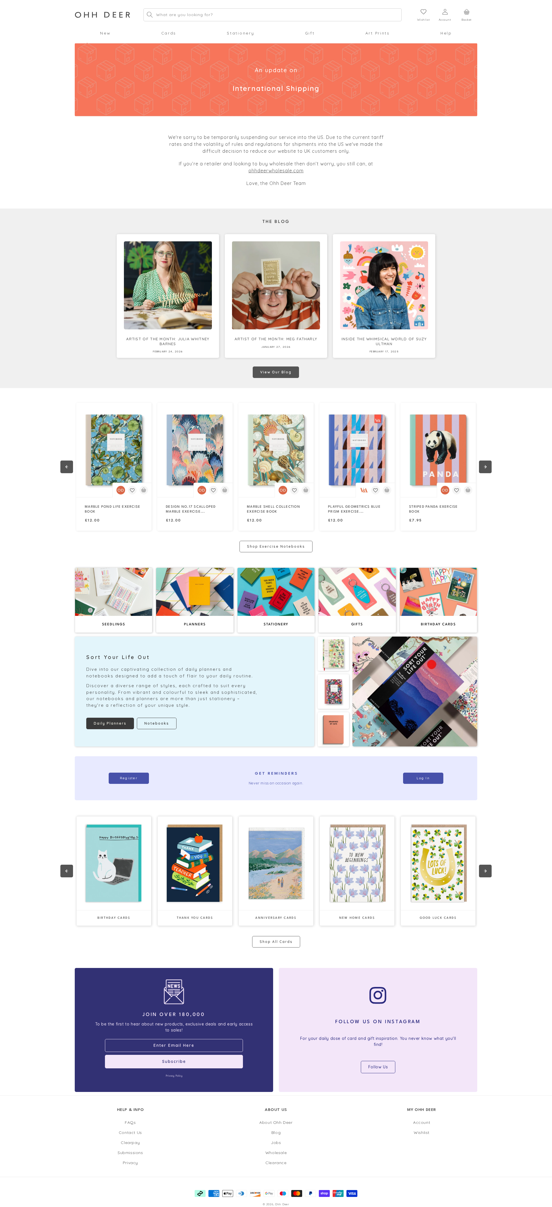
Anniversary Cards (275, 917)
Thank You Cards (195, 917)
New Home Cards (357, 917)
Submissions (130, 1152)
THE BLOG (276, 222)
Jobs (276, 1142)
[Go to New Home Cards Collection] (357, 863)
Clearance (275, 1162)
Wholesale (276, 1152)
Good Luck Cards (438, 917)
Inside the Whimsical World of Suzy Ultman (384, 341)
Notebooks (156, 723)
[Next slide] (485, 467)
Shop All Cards (276, 941)
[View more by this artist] (120, 490)
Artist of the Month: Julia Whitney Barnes (167, 341)
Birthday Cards (114, 917)
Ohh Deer (282, 1204)
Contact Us (130, 1132)
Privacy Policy (174, 1075)
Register (129, 778)
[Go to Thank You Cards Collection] (195, 863)
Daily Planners (110, 723)
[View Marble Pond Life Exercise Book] (114, 450)
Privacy (130, 1162)
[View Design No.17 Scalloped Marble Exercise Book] (195, 450)
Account (421, 1122)
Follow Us (378, 1067)
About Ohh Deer (275, 1122)
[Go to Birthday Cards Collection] (114, 863)
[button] (105, 33)
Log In (423, 778)
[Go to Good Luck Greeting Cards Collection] (438, 863)
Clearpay (130, 1142)
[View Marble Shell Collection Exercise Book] (276, 450)
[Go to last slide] (66, 467)
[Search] (149, 14)
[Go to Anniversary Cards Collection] (276, 863)
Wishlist (422, 1132)
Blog (276, 1132)
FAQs (130, 1122)
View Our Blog (276, 372)
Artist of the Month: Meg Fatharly (276, 339)
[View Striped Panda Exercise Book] (438, 450)
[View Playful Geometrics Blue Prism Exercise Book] (357, 450)
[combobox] (272, 14)
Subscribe (174, 1061)
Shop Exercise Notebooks (276, 546)
